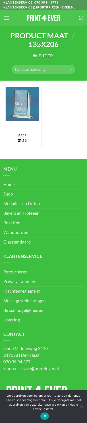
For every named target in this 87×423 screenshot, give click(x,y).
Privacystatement (20, 281)
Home (9, 184)
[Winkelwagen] (81, 18)
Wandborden (15, 232)
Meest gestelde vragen (24, 300)
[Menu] (6, 18)
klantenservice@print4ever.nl (31, 368)
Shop (8, 194)
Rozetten (12, 222)
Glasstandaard (17, 242)
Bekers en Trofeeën (21, 213)
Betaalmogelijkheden (23, 310)
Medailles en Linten (21, 203)
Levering (11, 319)
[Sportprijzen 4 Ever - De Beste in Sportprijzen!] (43, 18)
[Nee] (81, 407)
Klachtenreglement (21, 291)
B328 (22, 135)
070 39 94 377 (45, 2)
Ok (45, 416)
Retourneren (15, 271)
